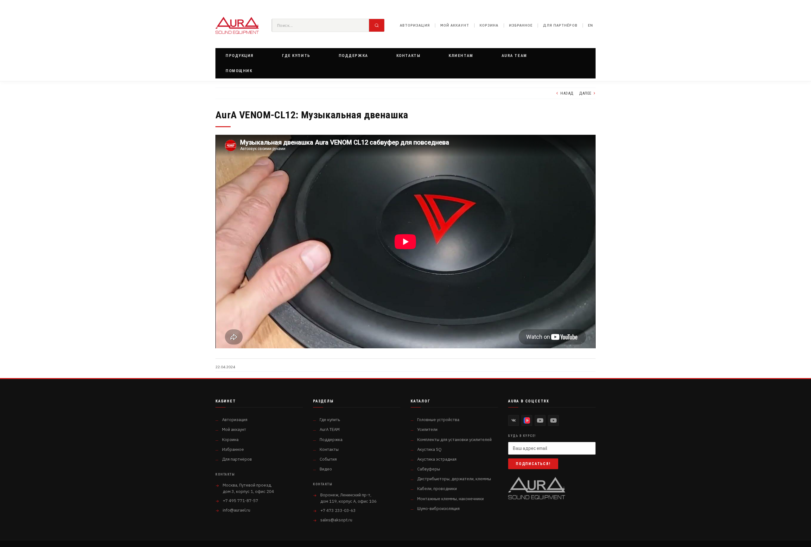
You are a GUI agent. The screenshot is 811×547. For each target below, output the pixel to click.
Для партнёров (560, 25)
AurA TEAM (330, 429)
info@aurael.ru (236, 510)
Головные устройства (438, 419)
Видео (326, 469)
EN (590, 25)
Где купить (330, 419)
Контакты (329, 449)
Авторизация (415, 25)
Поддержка (331, 439)
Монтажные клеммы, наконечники (450, 498)
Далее (585, 93)
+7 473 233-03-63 (338, 510)
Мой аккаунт (454, 25)
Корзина (489, 25)
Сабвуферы (428, 469)
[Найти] (376, 25)
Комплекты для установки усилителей (454, 439)
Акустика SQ (429, 449)
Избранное (521, 25)
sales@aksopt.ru (336, 520)
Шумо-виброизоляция (438, 508)
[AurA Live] (553, 420)
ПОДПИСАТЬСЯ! (533, 464)
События (328, 459)
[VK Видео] (526, 420)
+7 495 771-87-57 (240, 500)
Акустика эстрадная (437, 459)
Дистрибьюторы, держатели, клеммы (454, 479)
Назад (566, 93)
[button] (239, 55)
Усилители (427, 429)
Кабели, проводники (437, 488)
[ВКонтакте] (513, 420)
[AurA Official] (540, 420)
